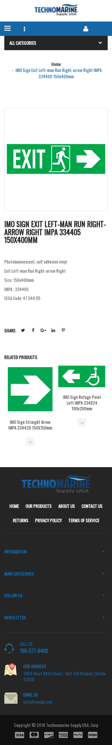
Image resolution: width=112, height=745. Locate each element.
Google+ (43, 330)
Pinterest (63, 330)
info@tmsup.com (37, 702)
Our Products (39, 506)
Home (14, 506)
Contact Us (92, 506)
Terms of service (83, 520)
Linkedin (53, 330)
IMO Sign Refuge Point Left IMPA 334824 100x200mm (82, 402)
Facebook (33, 330)
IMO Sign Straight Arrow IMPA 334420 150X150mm (30, 424)
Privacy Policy (48, 520)
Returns (20, 520)
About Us (66, 506)
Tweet (23, 330)
